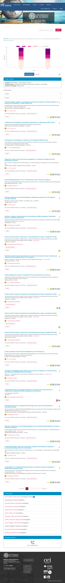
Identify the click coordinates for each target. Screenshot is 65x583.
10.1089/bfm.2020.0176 (12, 185)
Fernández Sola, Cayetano (11, 506)
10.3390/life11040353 (12, 378)
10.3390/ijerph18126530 (12, 476)
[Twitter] (48, 577)
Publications (16, 4)
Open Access (59, 102)
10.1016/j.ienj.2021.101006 (13, 435)
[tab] (32, 537)
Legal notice (27, 566)
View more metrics (31, 113)
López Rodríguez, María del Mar (13, 523)
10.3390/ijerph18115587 (12, 414)
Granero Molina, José (10, 513)
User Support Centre (9, 568)
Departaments (26, 4)
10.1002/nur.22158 (11, 455)
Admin (61, 8)
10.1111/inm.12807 (11, 168)
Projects (48, 4)
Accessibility (27, 572)
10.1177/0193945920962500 (13, 147)
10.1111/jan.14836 (11, 359)
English (60, 1)
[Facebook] (45, 577)
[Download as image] (59, 74)
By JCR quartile (29, 74)
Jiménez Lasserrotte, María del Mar (14, 519)
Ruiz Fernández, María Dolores (13, 496)
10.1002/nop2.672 (11, 204)
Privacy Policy (27, 569)
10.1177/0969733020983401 (13, 282)
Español (58, 1)
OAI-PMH (53, 117)
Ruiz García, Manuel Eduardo (12, 529)
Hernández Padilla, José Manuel (13, 516)
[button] (32, 537)
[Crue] (48, 567)
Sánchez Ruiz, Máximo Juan (12, 532)
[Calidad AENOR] (48, 572)
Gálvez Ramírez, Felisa (10, 509)
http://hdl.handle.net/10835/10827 (15, 397)
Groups (35, 4)
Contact (55, 8)
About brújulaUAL (45, 8)
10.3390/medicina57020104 (13, 263)
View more (21, 221)
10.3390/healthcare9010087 (13, 225)
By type (37, 74)
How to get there (28, 560)
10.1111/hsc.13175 (11, 128)
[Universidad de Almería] (11, 555)
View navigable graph (32, 545)
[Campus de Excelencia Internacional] (48, 561)
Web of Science (57, 117)
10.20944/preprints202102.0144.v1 (15, 244)
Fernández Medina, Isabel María (13, 503)
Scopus (48, 117)
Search (58, 30)
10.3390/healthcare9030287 (13, 301)
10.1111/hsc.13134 (11, 111)
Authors (41, 4)
